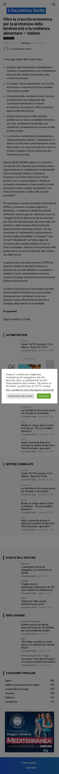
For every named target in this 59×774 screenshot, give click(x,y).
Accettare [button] (44, 396)
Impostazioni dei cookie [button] (20, 396)
